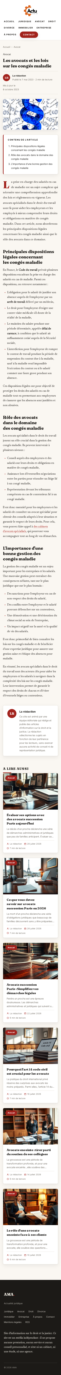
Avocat (40, 21)
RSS (27, 1322)
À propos (10, 34)
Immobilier (25, 28)
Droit (52, 21)
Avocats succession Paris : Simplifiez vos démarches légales (23, 989)
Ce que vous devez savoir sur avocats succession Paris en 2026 (26, 904)
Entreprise (44, 28)
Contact (29, 34)
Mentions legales (12, 1322)
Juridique (25, 21)
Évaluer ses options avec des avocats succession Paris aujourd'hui (25, 819)
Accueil (9, 21)
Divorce (9, 28)
